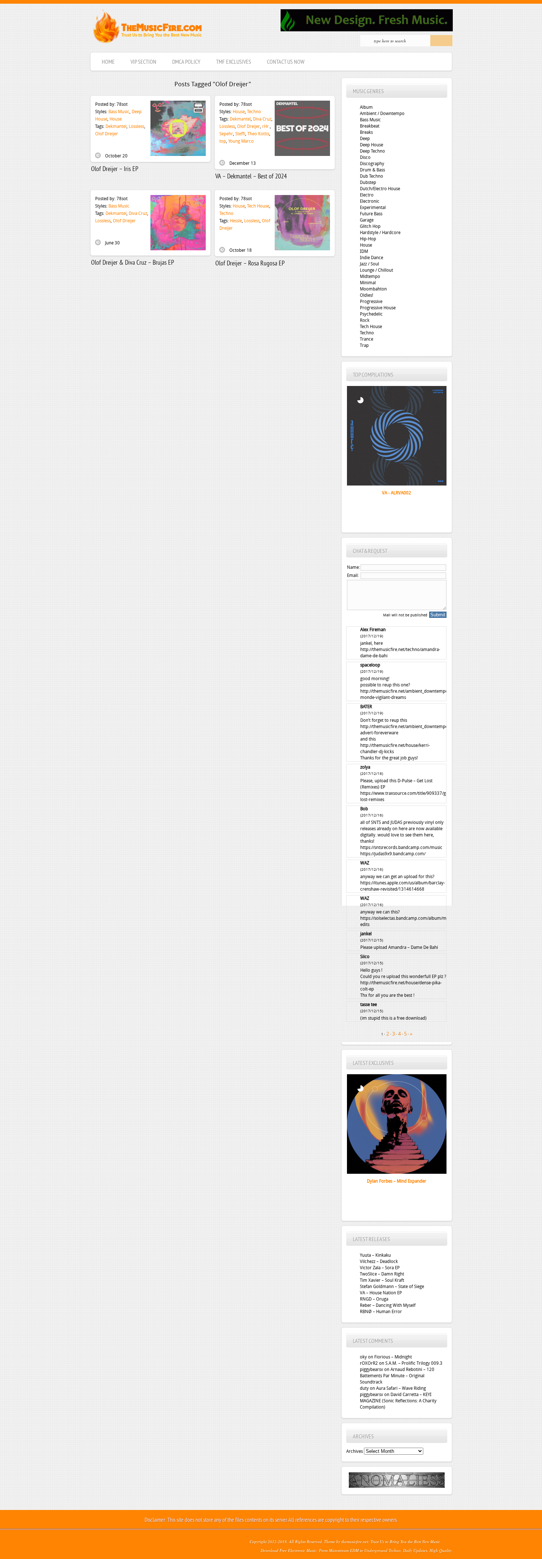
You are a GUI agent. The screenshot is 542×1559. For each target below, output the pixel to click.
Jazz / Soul (369, 264)
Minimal (368, 282)
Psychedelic (371, 314)
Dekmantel (115, 126)
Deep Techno (372, 151)
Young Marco (241, 141)
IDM (364, 251)
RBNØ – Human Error (381, 1311)
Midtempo (370, 276)
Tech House (258, 206)
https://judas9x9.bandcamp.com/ (392, 853)
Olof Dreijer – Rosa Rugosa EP (250, 264)
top (222, 141)
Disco (365, 157)
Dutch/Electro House (380, 188)
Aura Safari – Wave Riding (401, 1388)
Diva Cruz (262, 119)
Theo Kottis (258, 133)
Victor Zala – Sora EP (380, 1267)
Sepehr (226, 133)
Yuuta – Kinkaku (375, 1255)
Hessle (236, 220)
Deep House (371, 144)
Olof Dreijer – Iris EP (114, 169)
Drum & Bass (372, 170)
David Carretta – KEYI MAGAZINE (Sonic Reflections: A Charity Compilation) (398, 1401)
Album (366, 107)
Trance (366, 339)
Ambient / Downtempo (382, 113)
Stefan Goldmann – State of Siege (392, 1286)
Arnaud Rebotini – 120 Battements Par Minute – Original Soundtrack (397, 1376)
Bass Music (118, 111)
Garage (367, 220)
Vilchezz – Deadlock (379, 1261)
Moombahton (373, 289)
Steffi (240, 133)
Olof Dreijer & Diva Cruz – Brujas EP (132, 263)
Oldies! (366, 295)
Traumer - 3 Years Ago (396, 1181)
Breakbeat (369, 126)
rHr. (266, 126)
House (116, 119)
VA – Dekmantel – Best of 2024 (251, 177)
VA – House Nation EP (381, 1292)
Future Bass (371, 213)
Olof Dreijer (106, 133)
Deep (365, 138)
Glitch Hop (370, 226)
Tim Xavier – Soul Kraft (382, 1280)
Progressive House (378, 307)
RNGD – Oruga (374, 1299)
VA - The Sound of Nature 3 (396, 492)
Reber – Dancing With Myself (388, 1305)
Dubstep (368, 182)
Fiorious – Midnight (393, 1357)
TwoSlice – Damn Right (382, 1274)
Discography (372, 163)
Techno (254, 111)
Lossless (136, 126)
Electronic (369, 201)
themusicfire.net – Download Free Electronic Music (147, 28)
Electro (367, 195)
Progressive (371, 301)
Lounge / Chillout (376, 270)
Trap (364, 345)
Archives (354, 1451)
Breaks (366, 132)
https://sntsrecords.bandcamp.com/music (401, 847)
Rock (364, 320)
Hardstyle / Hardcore (380, 232)
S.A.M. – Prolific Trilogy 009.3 (413, 1363)
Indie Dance (371, 257)
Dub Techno (371, 176)
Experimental (373, 207)
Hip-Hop (368, 238)
